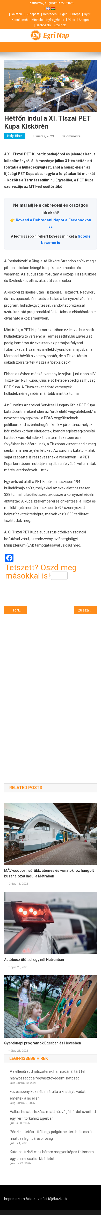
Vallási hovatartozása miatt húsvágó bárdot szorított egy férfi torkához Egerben (53, 1115)
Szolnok (60, 25)
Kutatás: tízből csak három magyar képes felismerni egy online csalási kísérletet (52, 1155)
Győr (87, 14)
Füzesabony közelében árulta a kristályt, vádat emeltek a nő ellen (47, 1095)
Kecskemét (20, 20)
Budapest (32, 14)
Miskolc (37, 20)
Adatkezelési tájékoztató (46, 1199)
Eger (63, 14)
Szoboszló (43, 25)
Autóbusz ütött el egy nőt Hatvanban (34, 960)
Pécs (71, 20)
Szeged (84, 20)
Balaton (16, 14)
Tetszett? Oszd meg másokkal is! (41, 571)
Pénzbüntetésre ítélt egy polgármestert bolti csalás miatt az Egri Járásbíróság (51, 1135)
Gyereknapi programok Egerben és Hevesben (42, 1043)
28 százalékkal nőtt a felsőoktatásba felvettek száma (87, 610)
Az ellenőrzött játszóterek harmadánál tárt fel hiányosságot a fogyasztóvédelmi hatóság (47, 1074)
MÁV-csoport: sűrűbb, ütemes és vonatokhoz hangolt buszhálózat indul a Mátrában (49, 873)
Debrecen (50, 14)
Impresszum (14, 1199)
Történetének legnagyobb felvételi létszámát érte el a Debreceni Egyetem (19, 610)
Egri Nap (56, 35)
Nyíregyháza (55, 20)
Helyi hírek (14, 136)
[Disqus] (50, 689)
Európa (75, 14)
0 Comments (71, 136)
